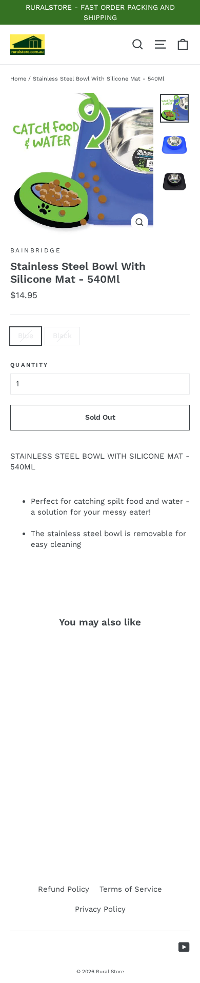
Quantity (29, 365)
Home (18, 78)
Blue (25, 335)
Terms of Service (130, 889)
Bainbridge (35, 250)
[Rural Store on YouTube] (184, 947)
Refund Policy (63, 889)
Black (62, 335)
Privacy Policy (100, 909)
